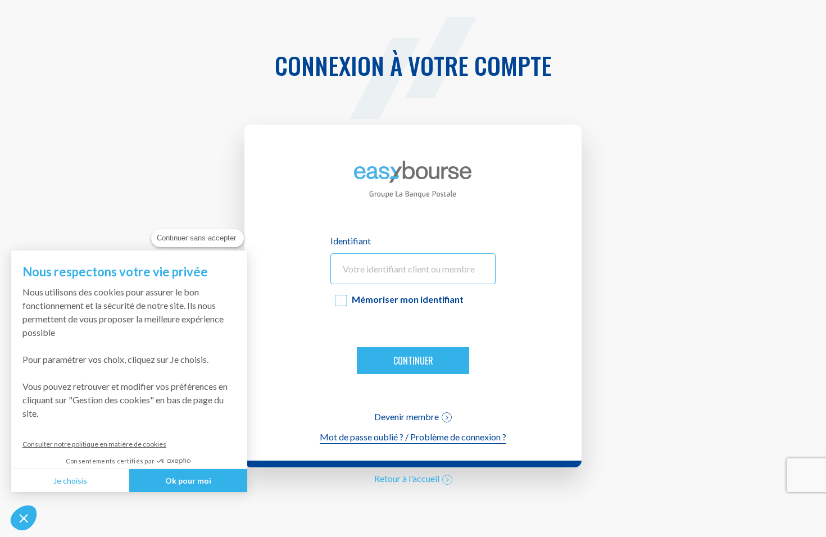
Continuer (413, 360)
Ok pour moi (188, 480)
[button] (23, 517)
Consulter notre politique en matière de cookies (94, 444)
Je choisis (70, 480)
